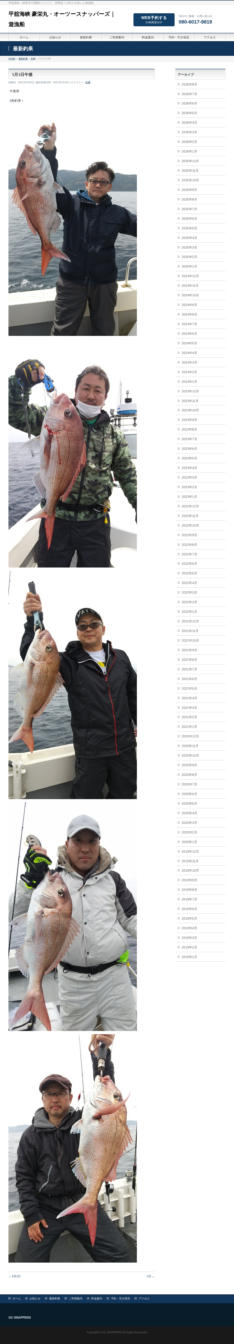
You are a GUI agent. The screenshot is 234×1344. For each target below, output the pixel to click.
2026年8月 (189, 84)
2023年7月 (189, 439)
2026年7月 (189, 94)
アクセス (144, 1298)
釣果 (87, 82)
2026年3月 (189, 132)
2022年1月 (189, 611)
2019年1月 (189, 957)
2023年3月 (189, 477)
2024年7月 (189, 324)
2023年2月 (189, 487)
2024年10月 (190, 295)
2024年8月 (189, 314)
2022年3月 (189, 592)
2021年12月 (190, 621)
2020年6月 (189, 794)
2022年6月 (189, 563)
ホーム (17, 1298)
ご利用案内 (75, 1298)
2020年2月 (189, 832)
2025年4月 (189, 238)
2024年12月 (190, 276)
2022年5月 (189, 573)
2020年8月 (189, 774)
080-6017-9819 (195, 22)
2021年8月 (189, 659)
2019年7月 (189, 899)
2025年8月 (189, 199)
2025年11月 (190, 170)
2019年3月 (189, 938)
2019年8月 (189, 890)
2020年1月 (189, 842)
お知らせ (34, 1298)
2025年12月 (190, 161)
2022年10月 (190, 525)
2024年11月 (190, 285)
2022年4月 (189, 583)
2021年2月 (189, 717)
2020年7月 (189, 784)
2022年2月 (189, 602)
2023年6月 (189, 448)
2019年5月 (189, 918)
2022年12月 (190, 506)
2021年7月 (189, 669)
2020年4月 (189, 813)
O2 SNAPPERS (112, 1332)
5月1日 (14, 1276)
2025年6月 (189, 218)
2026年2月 (189, 142)
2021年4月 (189, 698)
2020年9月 (189, 765)
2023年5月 (189, 458)
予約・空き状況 (120, 1298)
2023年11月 (190, 401)
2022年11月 (190, 516)
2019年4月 (189, 928)
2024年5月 (189, 343)
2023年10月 (190, 410)
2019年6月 (189, 909)
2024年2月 (189, 372)
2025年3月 (189, 247)
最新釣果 (54, 1298)
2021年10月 (190, 640)
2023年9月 (189, 420)
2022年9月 (189, 535)
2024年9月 (189, 305)
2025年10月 (190, 180)
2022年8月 (189, 544)
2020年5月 (189, 803)
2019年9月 (189, 880)
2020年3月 (189, 823)
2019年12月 (190, 851)
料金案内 (96, 1298)
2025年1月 (189, 266)
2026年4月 (189, 122)
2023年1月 (189, 496)
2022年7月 (189, 554)
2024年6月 (189, 333)
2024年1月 (189, 381)
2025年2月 (189, 257)
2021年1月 (189, 726)
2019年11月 (190, 861)
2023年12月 (190, 391)
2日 (151, 1276)
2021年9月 (189, 650)
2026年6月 (189, 103)
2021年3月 (189, 707)
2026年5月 (189, 113)
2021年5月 (189, 688)
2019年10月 (190, 870)
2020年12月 (190, 736)
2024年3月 (189, 362)
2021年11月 (190, 631)
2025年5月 (189, 228)
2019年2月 (189, 947)
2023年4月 (189, 468)
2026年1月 (189, 151)
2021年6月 (189, 679)
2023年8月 (189, 429)
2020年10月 (190, 755)
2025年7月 (189, 209)
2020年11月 (190, 746)
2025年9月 (189, 190)
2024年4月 (189, 353)
